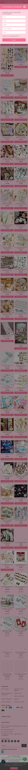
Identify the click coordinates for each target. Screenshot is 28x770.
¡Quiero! (14, 40)
